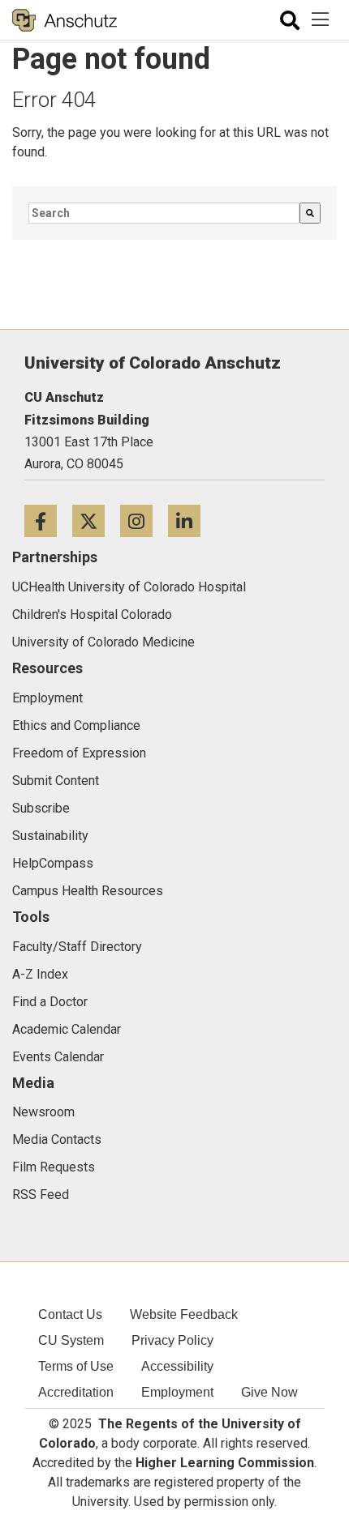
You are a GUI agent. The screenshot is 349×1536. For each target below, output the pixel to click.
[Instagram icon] (144, 520)
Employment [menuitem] (177, 1392)
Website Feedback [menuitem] (184, 1314)
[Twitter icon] (96, 520)
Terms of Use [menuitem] (76, 1366)
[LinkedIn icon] (190, 520)
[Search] (310, 213)
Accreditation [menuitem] (76, 1392)
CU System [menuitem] (71, 1340)
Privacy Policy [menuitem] (172, 1340)
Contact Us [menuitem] (70, 1314)
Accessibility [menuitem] (177, 1366)
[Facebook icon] (48, 520)
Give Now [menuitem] (269, 1392)
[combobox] (163, 213)
